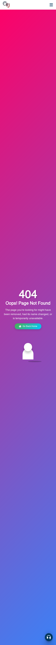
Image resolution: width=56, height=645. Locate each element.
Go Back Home (30, 326)
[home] (6, 4)
